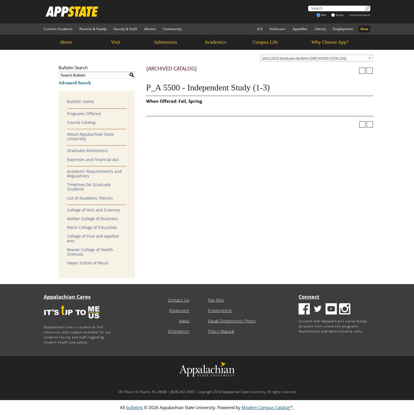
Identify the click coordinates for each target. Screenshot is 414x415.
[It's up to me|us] (72, 320)
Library (320, 28)
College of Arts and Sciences (93, 210)
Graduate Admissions (87, 150)
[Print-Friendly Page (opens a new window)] (362, 71)
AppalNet (300, 28)
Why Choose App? (330, 42)
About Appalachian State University (90, 136)
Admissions (165, 42)
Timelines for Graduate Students (89, 187)
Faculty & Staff (125, 28)
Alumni (150, 28)
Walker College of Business (92, 218)
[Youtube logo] (331, 309)
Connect (309, 296)
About (66, 42)
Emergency (178, 331)
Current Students (58, 28)
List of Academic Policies (90, 198)
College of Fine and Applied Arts (93, 238)
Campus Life (265, 42)
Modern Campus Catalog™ (267, 407)
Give (364, 28)
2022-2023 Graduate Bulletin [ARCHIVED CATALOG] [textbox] (304, 58)
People (340, 15)
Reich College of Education (92, 227)
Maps (184, 320)
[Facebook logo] (304, 309)
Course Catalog (81, 122)
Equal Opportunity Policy (231, 320)
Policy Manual (221, 331)
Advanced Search (75, 82)
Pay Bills (216, 300)
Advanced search (360, 15)
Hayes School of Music (88, 262)
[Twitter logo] (317, 309)
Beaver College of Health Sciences (90, 252)
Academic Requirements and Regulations (94, 174)
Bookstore (179, 310)
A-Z (259, 28)
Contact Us (179, 300)
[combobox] (316, 58)
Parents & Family (92, 28)
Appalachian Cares (67, 296)
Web (323, 15)
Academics (215, 42)
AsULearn (278, 28)
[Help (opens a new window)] (369, 71)
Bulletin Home (80, 101)
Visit (115, 42)
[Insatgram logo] (344, 309)
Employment (343, 28)
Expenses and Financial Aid (93, 159)
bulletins (134, 407)
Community (172, 28)
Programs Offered (84, 113)
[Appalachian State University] (156, 11)
